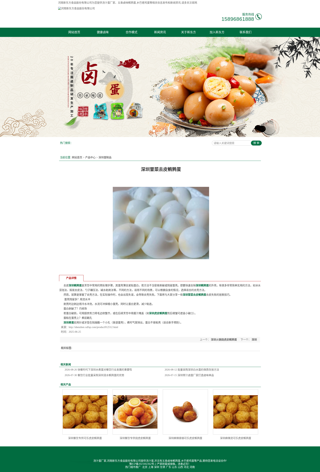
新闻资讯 (160, 32)
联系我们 (245, 32)
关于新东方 (188, 32)
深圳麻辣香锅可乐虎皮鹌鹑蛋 (185, 438)
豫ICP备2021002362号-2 (142, 464)
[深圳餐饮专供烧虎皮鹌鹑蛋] (135, 412)
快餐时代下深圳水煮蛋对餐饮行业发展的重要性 (98, 369)
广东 (168, 467)
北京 (144, 467)
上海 (150, 467)
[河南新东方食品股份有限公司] (76, 8)
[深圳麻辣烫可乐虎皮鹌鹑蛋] (235, 412)
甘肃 (162, 467)
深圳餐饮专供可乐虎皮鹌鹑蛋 (85, 438)
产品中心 (90, 157)
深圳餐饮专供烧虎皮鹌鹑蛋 (135, 438)
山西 (180, 467)
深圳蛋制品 (105, 157)
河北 (186, 467)
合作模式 (131, 32)
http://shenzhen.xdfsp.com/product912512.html (93, 327)
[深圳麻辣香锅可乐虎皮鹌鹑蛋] (185, 412)
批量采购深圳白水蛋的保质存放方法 (192, 369)
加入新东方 (217, 32)
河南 (192, 467)
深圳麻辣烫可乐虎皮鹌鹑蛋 (235, 438)
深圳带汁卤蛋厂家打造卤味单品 (189, 375)
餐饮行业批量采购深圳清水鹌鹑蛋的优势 (94, 375)
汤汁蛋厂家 (108, 2)
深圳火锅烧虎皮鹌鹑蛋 (224, 339)
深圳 (156, 467)
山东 (174, 467)
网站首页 (74, 32)
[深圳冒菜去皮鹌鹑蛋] (161, 270)
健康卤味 (103, 32)
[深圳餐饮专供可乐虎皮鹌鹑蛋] (85, 412)
